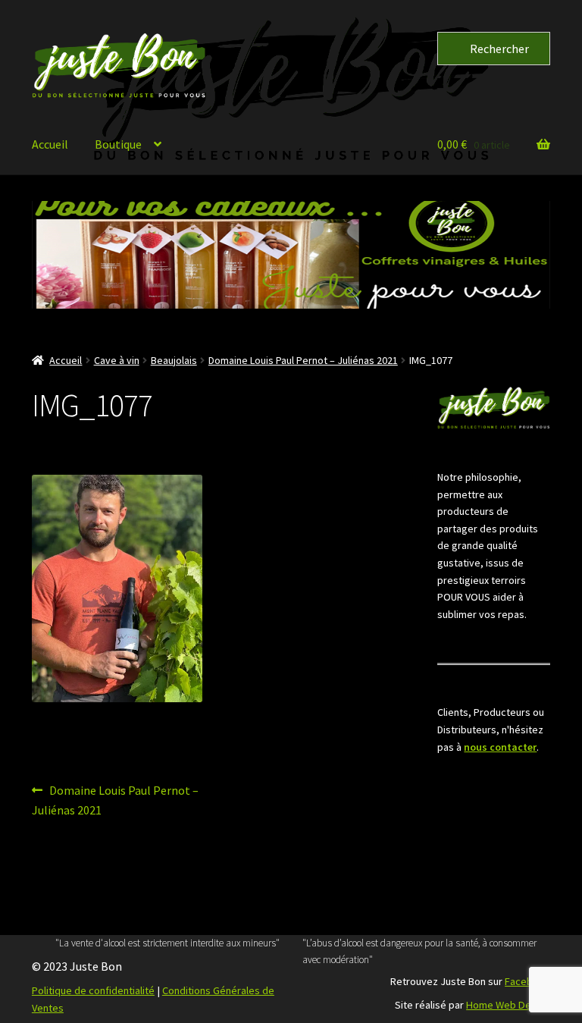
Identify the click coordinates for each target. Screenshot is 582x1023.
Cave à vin (116, 360)
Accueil (50, 144)
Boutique (118, 144)
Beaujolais (174, 360)
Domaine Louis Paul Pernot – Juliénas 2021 (303, 360)
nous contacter (500, 747)
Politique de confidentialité (93, 990)
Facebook (527, 981)
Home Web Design (508, 1005)
